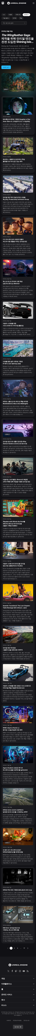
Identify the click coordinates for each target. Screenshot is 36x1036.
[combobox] (15, 23)
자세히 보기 (6, 67)
